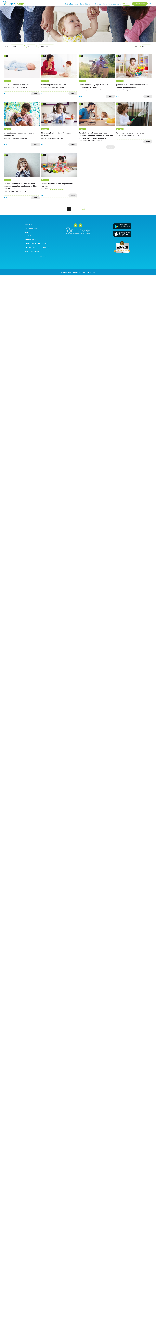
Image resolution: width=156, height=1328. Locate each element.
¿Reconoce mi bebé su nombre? (16, 85)
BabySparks (16, 87)
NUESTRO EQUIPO (30, 240)
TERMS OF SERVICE (31, 247)
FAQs (26, 232)
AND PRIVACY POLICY (43, 247)
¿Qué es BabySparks (71, 4)
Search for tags (43, 46)
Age (28, 46)
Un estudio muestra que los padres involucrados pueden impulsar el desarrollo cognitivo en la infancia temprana (96, 135)
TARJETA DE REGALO (31, 228)
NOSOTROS (28, 224)
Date (143, 46)
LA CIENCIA (28, 236)
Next (83, 209)
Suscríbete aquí (140, 4)
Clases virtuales (85, 4)
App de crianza (97, 4)
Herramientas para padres (112, 4)
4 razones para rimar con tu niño (54, 85)
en (150, 4)
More (5, 93)
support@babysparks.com (32, 251)
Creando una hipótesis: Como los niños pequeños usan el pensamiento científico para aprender (20, 186)
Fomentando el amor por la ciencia (130, 133)
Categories (14, 46)
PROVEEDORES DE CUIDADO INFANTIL (36, 243)
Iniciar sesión (126, 3)
